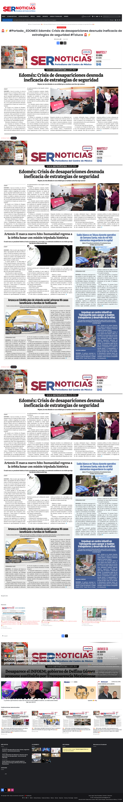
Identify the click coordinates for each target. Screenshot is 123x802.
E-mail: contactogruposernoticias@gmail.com (100, 797)
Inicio (30, 24)
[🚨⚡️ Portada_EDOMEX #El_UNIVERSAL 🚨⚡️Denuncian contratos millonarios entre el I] (20, 613)
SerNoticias (28, 795)
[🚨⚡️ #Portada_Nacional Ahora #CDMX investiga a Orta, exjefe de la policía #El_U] (60, 613)
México (33, 16)
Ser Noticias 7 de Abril (5, 138)
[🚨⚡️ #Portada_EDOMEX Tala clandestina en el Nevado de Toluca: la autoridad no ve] (107, 719)
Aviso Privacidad (98, 795)
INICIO (3, 16)
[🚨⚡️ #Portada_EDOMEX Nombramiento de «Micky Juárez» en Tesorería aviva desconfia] (15, 719)
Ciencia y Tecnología (56, 16)
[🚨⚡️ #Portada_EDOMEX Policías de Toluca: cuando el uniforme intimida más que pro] (46, 719)
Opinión (66, 16)
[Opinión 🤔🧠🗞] (55, 750)
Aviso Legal (91, 795)
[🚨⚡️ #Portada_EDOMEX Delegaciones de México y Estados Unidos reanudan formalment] (77, 719)
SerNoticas (57, 39)
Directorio (110, 795)
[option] (61, 660)
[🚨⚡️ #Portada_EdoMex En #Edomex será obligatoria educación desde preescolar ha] (101, 613)
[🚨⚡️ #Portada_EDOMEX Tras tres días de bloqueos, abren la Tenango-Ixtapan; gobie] (36, 756)
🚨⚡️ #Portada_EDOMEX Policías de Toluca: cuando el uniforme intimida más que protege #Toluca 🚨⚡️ (46, 729)
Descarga (14, 138)
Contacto (105, 795)
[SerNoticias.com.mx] (19, 7)
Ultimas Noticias (12, 16)
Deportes (45, 16)
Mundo (39, 16)
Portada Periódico (36, 24)
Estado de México (24, 16)
